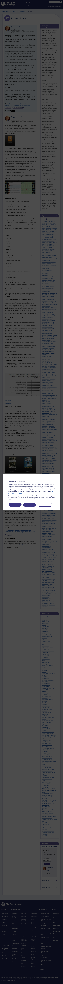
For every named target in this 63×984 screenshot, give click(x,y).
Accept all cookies (15, 505)
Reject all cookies (29, 505)
